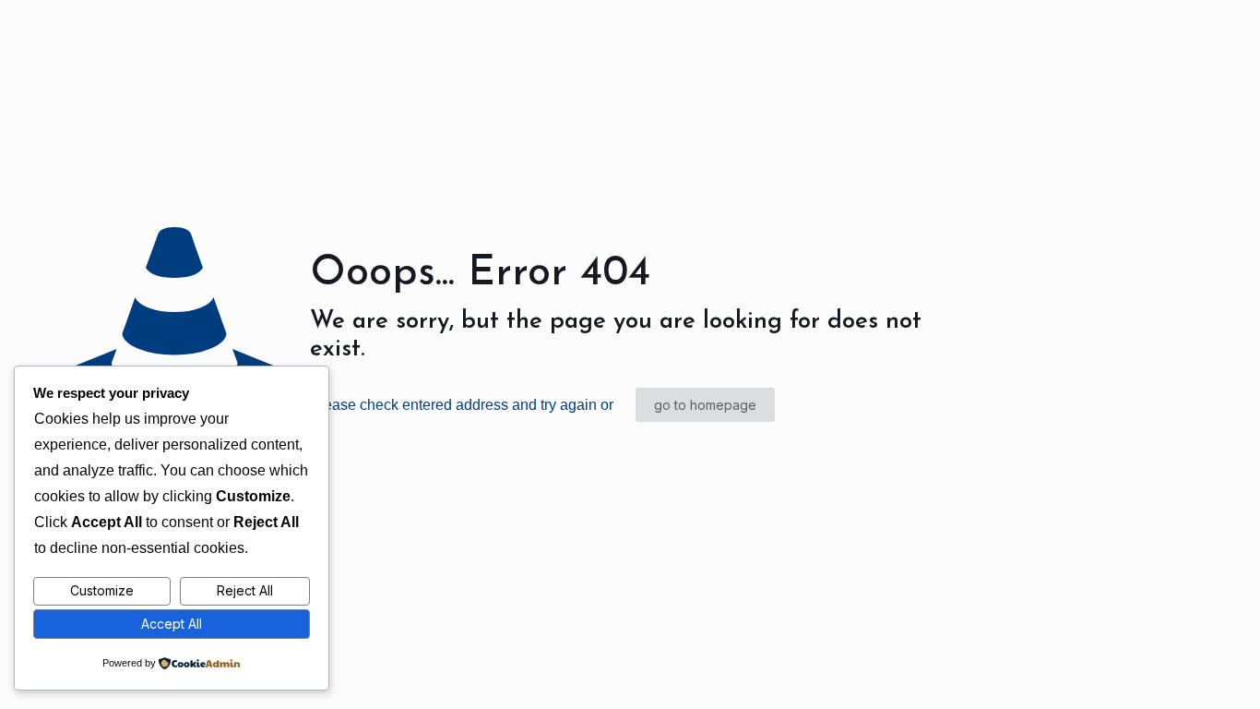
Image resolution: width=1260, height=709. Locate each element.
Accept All (171, 623)
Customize (102, 590)
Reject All (245, 590)
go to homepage (705, 405)
